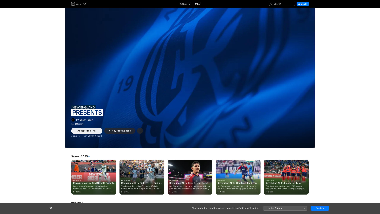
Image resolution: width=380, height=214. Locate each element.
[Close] (51, 208)
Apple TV (185, 3)
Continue (320, 208)
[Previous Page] (68, 177)
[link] (77, 202)
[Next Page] (312, 177)
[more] (112, 192)
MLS (197, 3)
